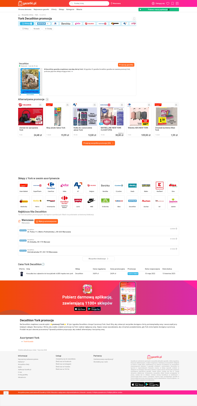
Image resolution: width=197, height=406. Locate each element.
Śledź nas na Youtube (63, 367)
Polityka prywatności (99, 392)
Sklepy (61, 9)
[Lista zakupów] (177, 3)
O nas (20, 372)
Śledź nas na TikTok (62, 369)
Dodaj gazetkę (23, 375)
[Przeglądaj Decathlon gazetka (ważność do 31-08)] (30, 82)
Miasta (79, 9)
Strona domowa (24, 9)
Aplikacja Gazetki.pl (24, 369)
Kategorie (70, 9)
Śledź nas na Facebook (63, 361)
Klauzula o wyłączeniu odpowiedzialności (65, 392)
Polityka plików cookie (114, 392)
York (36, 15)
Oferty (53, 9)
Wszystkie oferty (27, 15)
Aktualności (22, 377)
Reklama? (21, 362)
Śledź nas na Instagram (63, 364)
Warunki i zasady (85, 392)
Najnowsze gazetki (41, 9)
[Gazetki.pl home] (27, 3)
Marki (20, 367)
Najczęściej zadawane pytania (28, 359)
